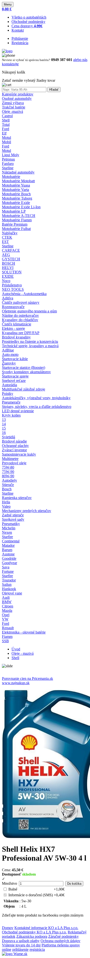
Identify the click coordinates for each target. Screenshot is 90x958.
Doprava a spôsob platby (21, 941)
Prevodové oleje (14, 463)
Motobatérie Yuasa (16, 185)
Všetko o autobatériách (29, 17)
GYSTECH (11, 259)
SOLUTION (12, 272)
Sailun (7, 584)
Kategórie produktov (17, 94)
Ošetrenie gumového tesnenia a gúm (29, 311)
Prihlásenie (20, 38)
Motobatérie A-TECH (18, 216)
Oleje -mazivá (12, 111)
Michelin (8, 528)
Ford (5, 129)
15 (4, 428)
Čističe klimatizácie (16, 324)
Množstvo (9, 883)
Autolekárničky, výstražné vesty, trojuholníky (36, 398)
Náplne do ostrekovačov (20, 315)
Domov (7, 928)
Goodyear (9, 563)
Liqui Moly (10, 155)
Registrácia (20, 43)
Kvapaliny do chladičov (20, 320)
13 (4, 420)
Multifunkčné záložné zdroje (23, 389)
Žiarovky (9, 363)
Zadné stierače (13, 515)
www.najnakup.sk (16, 683)
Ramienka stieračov (17, 498)
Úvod (16, 649)
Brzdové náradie (14, 441)
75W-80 (8, 467)
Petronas (8, 159)
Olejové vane (12, 593)
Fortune (8, 571)
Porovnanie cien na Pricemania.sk (27, 678)
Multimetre (10, 459)
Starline (7, 168)
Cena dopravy (27, 26)
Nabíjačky (10, 233)
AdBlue (8, 350)
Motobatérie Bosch (16, 194)
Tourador (9, 580)
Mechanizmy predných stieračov (26, 511)
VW (5, 619)
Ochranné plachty (15, 446)
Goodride (9, 558)
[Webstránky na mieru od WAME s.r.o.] (14, 954)
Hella (6, 502)
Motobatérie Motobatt (18, 181)
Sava (5, 567)
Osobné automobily (17, 98)
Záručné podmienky (63, 936)
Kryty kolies (11, 415)
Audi (6, 597)
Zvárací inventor (14, 450)
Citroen (7, 606)
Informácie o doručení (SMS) (30, 895)
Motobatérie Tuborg (17, 198)
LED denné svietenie (18, 411)
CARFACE (11, 250)
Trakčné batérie (13, 107)
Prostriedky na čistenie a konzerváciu (30, 341)
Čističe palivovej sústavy (20, 302)
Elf (4, 133)
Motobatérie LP (14, 211)
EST (5, 242)
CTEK (7, 237)
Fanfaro (8, 164)
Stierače (8, 485)
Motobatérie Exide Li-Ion (21, 207)
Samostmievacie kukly (19, 454)
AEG (6, 255)
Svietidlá (8, 437)
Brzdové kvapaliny (16, 337)
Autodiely (9, 480)
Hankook (9, 589)
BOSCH (8, 263)
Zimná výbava (13, 103)
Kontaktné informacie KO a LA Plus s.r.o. (46, 928)
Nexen (7, 532)
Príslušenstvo (12, 285)
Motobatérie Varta (15, 190)
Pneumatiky (11, 524)
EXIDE (8, 276)
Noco (6, 281)
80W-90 (8, 476)
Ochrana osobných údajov (60, 941)
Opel (5, 615)
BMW (7, 602)
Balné (12, 889)
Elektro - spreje (13, 328)
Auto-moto (10, 354)
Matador (8, 545)
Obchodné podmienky (28, 22)
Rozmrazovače (13, 307)
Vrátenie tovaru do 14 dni (21, 945)
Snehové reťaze (14, 380)
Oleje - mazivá (23, 653)
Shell (6, 120)
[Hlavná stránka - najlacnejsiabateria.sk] (7, 51)
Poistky (7, 393)
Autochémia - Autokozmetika (24, 294)
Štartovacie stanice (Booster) (23, 367)
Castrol (7, 116)
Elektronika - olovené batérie (24, 632)
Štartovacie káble (15, 359)
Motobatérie (11, 177)
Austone (8, 554)
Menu (8, 4)
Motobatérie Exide (16, 203)
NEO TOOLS (13, 289)
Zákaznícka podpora (31, 936)
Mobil (6, 142)
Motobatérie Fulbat (16, 229)
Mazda (7, 610)
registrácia (37, 949)
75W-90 (8, 472)
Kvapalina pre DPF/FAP (20, 333)
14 (4, 424)
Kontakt (18, 30)
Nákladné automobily (18, 172)
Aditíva (7, 298)
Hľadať (54, 89)
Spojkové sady (13, 519)
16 (4, 433)
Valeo (6, 506)
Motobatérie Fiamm (17, 220)
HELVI (7, 268)
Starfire (7, 537)
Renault (8, 628)
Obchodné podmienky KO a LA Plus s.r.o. (34, 932)
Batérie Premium (14, 224)
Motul (6, 137)
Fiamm (7, 636)
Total (6, 124)
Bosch (7, 489)
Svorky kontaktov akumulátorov (26, 372)
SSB (5, 641)
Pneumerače (11, 402)
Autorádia (9, 385)
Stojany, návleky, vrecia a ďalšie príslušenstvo (36, 407)
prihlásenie (20, 949)
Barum (7, 550)
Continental (10, 541)
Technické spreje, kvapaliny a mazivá (30, 346)
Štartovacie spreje (15, 376)
